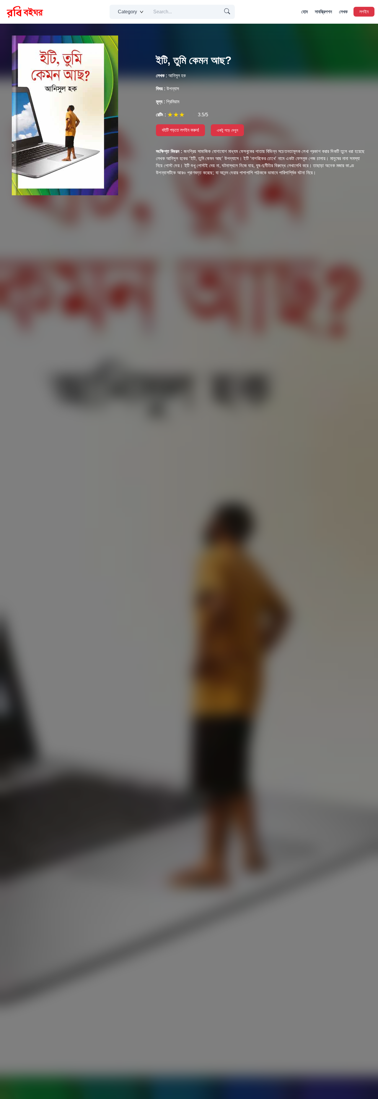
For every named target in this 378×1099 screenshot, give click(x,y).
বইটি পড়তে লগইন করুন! (180, 130)
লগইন (364, 11)
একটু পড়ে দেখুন (227, 130)
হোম (304, 11)
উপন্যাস (167, 88)
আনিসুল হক (171, 75)
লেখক (343, 11)
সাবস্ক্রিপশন (323, 11)
